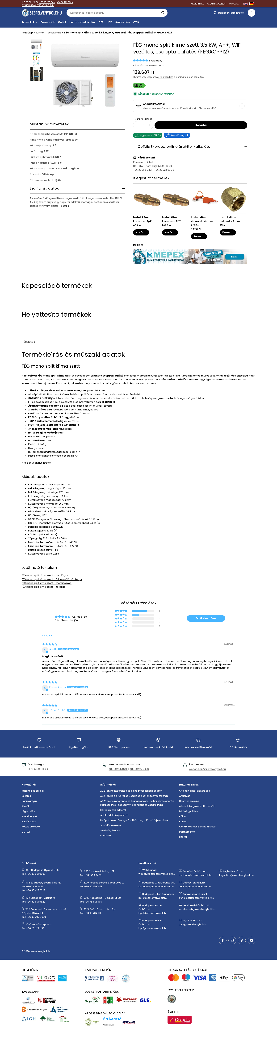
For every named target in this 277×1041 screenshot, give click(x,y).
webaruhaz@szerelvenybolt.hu (207, 769)
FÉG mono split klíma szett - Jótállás (43, 586)
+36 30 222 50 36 (164, 169)
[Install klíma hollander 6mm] (233, 200)
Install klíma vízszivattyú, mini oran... (202, 221)
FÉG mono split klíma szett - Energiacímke (46, 583)
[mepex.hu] (190, 250)
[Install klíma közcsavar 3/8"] (176, 200)
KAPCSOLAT (234, 3)
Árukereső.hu (108, 1025)
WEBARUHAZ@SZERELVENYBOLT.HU (38, 5)
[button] (140, 60)
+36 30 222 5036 (65, 2)
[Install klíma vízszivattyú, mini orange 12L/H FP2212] (204, 200)
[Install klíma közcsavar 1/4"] (147, 200)
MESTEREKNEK (197, 3)
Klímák (40, 32)
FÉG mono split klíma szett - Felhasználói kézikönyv (52, 579)
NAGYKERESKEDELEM (216, 3)
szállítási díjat (165, 77)
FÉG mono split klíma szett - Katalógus (45, 575)
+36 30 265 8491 (47, 2)
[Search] (163, 13)
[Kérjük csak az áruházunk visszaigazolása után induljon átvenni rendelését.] (242, 106)
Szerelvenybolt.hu (40, 951)
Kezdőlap (27, 32)
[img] (49, 644)
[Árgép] (130, 1022)
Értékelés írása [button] (206, 618)
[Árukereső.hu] (94, 1022)
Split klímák (54, 32)
